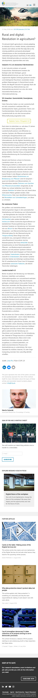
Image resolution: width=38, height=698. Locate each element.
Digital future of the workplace (17, 494)
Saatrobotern (15, 254)
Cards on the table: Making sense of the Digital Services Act (16, 546)
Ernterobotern (14, 257)
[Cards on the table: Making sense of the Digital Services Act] (19, 531)
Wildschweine (7, 195)
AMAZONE (24, 243)
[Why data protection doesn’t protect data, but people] (19, 574)
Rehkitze (11, 190)
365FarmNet (6, 219)
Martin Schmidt (7, 410)
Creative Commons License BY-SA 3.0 (25, 696)
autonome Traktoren (18, 264)
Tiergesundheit (7, 236)
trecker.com (6, 222)
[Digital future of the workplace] (19, 482)
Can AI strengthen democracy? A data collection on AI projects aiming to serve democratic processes (16, 633)
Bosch (10, 228)
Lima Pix (10, 361)
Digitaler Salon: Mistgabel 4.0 (19, 121)
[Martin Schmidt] (19, 399)
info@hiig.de (11, 383)
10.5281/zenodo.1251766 (22, 29)
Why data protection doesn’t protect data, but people (18, 589)
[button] (4, 367)
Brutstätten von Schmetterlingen (16, 197)
